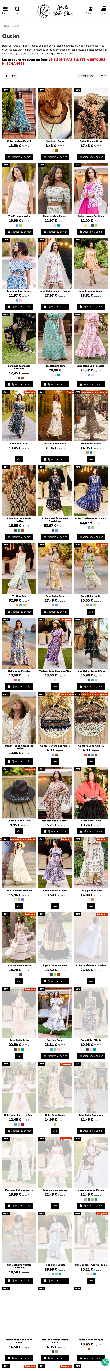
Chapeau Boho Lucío (19, 820)
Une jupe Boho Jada (91, 890)
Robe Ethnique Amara (91, 291)
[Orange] (17, 605)
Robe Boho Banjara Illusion (55, 291)
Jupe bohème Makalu (19, 965)
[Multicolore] (94, 452)
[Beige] (53, 150)
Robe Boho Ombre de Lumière (19, 520)
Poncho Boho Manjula (90, 1339)
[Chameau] (87, 452)
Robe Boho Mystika (19, 671)
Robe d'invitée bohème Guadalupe (55, 520)
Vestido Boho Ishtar (55, 443)
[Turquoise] (58, 225)
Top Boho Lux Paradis (19, 291)
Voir (19, 459)
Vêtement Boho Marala (91, 1190)
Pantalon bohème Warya (19, 1190)
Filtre (12, 76)
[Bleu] (17, 225)
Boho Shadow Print (91, 141)
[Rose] (55, 225)
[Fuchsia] (22, 1124)
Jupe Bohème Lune (55, 366)
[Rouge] (15, 680)
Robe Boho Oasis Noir (90, 1115)
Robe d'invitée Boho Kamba (90, 518)
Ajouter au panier (21, 157)
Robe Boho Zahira (91, 443)
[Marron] (56, 150)
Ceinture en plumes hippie (55, 745)
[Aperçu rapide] (33, 98)
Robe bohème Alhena (55, 890)
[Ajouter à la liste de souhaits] (33, 93)
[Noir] (92, 225)
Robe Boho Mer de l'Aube (91, 671)
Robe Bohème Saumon (55, 1190)
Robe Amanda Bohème (19, 890)
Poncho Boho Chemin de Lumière (19, 747)
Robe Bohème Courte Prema (91, 1264)
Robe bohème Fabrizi (19, 141)
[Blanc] (51, 225)
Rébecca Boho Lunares (55, 820)
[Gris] (85, 1199)
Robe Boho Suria (55, 596)
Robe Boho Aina (19, 443)
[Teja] (22, 530)
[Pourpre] (22, 899)
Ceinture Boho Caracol (91, 745)
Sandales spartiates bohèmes (19, 367)
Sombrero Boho (55, 141)
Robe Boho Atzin (19, 1040)
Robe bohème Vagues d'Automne (19, 1266)
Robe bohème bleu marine (91, 965)
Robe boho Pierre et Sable (19, 1115)
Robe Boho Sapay (55, 1115)
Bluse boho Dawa (91, 820)
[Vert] (20, 225)
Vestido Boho (55, 1040)
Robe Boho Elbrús (91, 1040)
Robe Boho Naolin (91, 596)
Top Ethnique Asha (19, 216)
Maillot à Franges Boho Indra (55, 1341)
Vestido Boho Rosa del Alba (55, 671)
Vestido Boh (19, 596)
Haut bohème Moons (55, 216)
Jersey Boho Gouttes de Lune (19, 1341)
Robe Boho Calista (55, 1264)
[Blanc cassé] (15, 899)
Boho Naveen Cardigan (91, 216)
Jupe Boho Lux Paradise (90, 366)
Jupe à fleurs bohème (55, 965)
